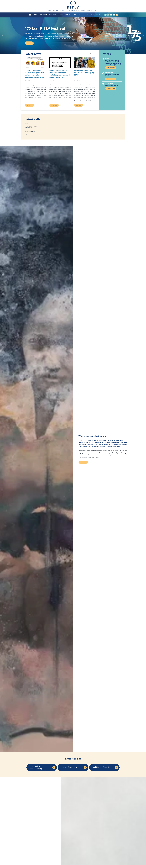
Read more (29, 105)
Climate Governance (69, 767)
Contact (99, 15)
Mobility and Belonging (102, 767)
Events (81, 15)
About (35, 15)
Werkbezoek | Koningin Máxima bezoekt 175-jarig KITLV (84, 72)
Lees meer (78, 105)
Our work (43, 15)
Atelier (60, 15)
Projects (52, 15)
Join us (67, 15)
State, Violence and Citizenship (36, 767)
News (74, 15)
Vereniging (90, 15)
